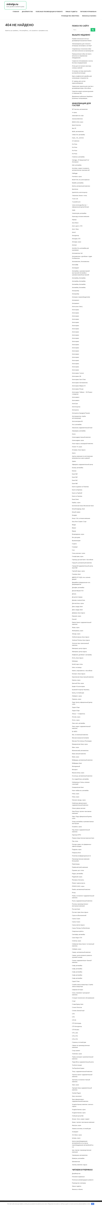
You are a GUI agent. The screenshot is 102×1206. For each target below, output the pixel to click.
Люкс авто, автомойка (78, 723)
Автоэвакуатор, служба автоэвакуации (79, 417)
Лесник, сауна (76, 717)
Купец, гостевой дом (78, 693)
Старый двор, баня (77, 1004)
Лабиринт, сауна (77, 696)
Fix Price (74, 144)
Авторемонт (75, 300)
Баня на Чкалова (77, 496)
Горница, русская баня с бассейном (82, 560)
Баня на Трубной (77, 493)
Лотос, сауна (76, 720)
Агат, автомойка (77, 424)
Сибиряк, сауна (76, 949)
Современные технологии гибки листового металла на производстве (83, 50)
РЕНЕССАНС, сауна (78, 886)
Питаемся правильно (88, 12)
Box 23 (74, 128)
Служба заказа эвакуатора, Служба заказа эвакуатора (82, 985)
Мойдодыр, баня (77, 763)
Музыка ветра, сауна (78, 773)
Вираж (74, 531)
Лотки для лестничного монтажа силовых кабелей (81, 67)
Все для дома (76, 537)
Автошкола (75, 410)
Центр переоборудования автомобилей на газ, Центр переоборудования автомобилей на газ (82, 1144)
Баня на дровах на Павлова (80, 487)
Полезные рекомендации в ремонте (49, 12)
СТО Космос (75, 1030)
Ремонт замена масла (78, 883)
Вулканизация (76, 541)
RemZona (75, 189)
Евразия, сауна (76, 616)
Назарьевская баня (78, 787)
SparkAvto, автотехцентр (79, 192)
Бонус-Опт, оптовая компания (81, 518)
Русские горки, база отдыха (80, 912)
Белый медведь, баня (78, 509)
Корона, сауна (76, 680)
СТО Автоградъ (76, 1023)
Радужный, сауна (77, 877)
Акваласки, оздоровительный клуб (82, 428)
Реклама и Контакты (78, 880)
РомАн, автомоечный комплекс (81, 889)
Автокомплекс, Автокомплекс (80, 261)
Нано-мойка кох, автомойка (80, 790)
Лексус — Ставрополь (78, 714)
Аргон (74, 453)
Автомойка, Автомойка (79, 278)
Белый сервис (76, 512)
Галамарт (75, 547)
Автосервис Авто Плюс (79, 379)
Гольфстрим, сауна (77, 556)
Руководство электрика (70, 16)
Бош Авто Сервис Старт (79, 521)
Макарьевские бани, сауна (80, 744)
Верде (74, 525)
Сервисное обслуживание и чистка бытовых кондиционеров (82, 62)
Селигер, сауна (76, 941)
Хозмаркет (75, 1132)
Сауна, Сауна (76, 919)
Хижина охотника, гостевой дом (81, 1128)
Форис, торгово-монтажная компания (83, 1122)
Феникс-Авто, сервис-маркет (80, 1119)
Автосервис (75, 310)
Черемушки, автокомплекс (80, 1155)
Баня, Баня (75, 499)
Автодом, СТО (76, 239)
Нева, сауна (75, 794)
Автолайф (75, 265)
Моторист (75, 769)
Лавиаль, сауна (76, 699)
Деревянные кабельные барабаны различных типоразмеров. (82, 97)
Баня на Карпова (77, 490)
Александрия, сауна (78, 440)
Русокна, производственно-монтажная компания (80, 905)
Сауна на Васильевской (79, 915)
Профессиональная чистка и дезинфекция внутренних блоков (81, 40)
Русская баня (76, 909)
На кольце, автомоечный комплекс (82, 776)
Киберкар (75, 661)
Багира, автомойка (77, 468)
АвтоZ (74, 232)
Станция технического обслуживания (83, 998)
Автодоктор (75, 235)
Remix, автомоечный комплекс (81, 186)
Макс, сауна (75, 747)
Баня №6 (75, 483)
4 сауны (74, 112)
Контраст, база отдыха (78, 674)
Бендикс (74, 515)
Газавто (74, 544)
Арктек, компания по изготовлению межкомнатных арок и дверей (82, 457)
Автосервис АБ (76, 376)
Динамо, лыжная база (78, 600)
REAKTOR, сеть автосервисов (80, 180)
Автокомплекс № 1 (77, 253)
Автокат (74, 245)
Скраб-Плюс (76, 981)
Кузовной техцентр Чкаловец (80, 690)
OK (92, 1203)
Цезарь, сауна (76, 1138)
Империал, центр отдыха (79, 648)
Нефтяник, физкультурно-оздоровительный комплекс (80, 804)
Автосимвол (75, 397)
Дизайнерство (27, 12)
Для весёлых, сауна (78, 603)
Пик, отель (75, 841)
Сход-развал (76, 1050)
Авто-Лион (75, 229)
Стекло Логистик (77, 1007)
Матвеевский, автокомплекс (80, 750)
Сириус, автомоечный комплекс (81, 952)
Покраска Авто (76, 853)
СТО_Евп (75, 1033)
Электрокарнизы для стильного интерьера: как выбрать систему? (82, 45)
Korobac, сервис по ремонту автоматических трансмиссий (80, 169)
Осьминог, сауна (77, 827)
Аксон (74, 434)
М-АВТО (74, 731)
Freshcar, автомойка (78, 157)
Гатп (73, 550)
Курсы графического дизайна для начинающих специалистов (82, 77)
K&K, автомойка (76, 165)
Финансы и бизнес (89, 16)
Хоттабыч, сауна (77, 1135)
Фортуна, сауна (76, 1125)
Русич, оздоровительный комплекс (82, 901)
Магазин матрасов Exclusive (80, 738)
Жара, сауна (75, 627)
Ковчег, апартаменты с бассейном (82, 671)
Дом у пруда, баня (77, 606)
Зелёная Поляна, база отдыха (81, 640)
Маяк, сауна (75, 757)
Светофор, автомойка (78, 934)
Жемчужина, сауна (77, 631)
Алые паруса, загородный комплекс (82, 443)
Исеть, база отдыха (77, 658)
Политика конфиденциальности (81, 856)
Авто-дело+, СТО (77, 226)
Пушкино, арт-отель (78, 870)
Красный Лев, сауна (78, 683)
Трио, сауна (75, 1085)
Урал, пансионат (77, 1096)
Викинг (74, 528)
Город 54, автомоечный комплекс (82, 563)
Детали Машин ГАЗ (77, 591)
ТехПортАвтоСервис (78, 1068)
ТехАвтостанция (77, 1065)
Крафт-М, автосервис (78, 686)
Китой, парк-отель (77, 664)
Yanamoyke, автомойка (79, 213)
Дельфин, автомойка (78, 587)
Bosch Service (76, 125)
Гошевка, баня (76, 574)
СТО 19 (74, 1020)
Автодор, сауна (76, 242)
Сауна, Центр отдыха (78, 925)
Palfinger (75, 173)
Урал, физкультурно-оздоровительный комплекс (80, 1100)
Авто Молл (75, 223)
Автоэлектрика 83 (77, 421)
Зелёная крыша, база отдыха (80, 637)
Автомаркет (75, 268)
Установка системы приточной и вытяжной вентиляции (81, 72)
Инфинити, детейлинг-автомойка (82, 655)
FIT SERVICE (75, 141)
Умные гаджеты (71, 12)
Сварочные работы (78, 931)
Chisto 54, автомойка (78, 135)
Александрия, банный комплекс (81, 437)
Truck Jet (75, 199)
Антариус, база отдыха (78, 450)
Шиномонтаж (76, 1161)
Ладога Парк (76, 707)
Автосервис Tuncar (78, 373)
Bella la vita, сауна (77, 122)
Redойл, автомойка (77, 183)
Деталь (74, 594)
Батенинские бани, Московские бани (83, 506)
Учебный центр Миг (78, 1116)
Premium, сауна (77, 176)
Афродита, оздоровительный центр (82, 464)
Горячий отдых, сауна (78, 571)
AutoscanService (77, 119)
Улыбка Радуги (76, 1093)
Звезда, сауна (76, 634)
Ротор (74, 893)
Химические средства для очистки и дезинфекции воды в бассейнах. (82, 87)
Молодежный (76, 766)
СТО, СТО (75, 1036)
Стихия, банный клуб (78, 1011)
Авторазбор (75, 291)
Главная (16, 12)
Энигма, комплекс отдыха (79, 1165)
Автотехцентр (76, 407)
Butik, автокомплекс (78, 131)
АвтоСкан (75, 404)
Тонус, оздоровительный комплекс (82, 1071)
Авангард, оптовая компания (80, 216)
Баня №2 (74, 480)
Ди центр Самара (77, 597)
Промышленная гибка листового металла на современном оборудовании (81, 56)
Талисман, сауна (77, 1054)
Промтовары (76, 864)
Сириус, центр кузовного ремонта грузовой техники (82, 956)
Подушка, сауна (76, 849)
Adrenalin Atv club (78, 116)
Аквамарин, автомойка (79, 431)
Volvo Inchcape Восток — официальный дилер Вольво (80, 206)
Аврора (74, 220)
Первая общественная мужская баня (83, 838)
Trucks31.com (76, 202)
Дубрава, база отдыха (78, 613)
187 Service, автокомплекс (80, 109)
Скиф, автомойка (77, 965)
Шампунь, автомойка (78, 1158)
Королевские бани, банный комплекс (83, 677)
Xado (73, 210)
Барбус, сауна (76, 502)
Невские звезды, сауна (79, 800)
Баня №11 (75, 474)
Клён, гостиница (76, 667)
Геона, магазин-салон (78, 553)
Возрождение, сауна (78, 534)
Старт (74, 1001)
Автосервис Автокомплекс (80, 383)
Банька (74, 471)
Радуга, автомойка (77, 874)
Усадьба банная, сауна (79, 1109)
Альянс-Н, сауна (77, 447)
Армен (74, 461)
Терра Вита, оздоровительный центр (83, 1062)
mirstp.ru (12, 4)
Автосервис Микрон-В (78, 386)
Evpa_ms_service (78, 138)
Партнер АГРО (76, 835)
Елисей (74, 619)
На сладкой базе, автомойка (80, 779)
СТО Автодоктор (77, 1026)
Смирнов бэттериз (77, 990)
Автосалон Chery (77, 306)
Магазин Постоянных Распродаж (82, 741)
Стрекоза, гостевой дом (79, 1042)
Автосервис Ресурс (78, 389)
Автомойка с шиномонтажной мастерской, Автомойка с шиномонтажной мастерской (81, 273)
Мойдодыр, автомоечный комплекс (82, 760)
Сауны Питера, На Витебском (81, 928)
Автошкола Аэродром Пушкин (81, 413)
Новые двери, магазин (78, 808)
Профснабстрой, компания (80, 867)
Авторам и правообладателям (81, 297)
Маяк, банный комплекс (79, 754)
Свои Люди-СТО (77, 938)
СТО (73, 1014)
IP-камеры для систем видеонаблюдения (78, 82)
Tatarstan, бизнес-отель (79, 195)
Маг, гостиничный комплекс (80, 735)
